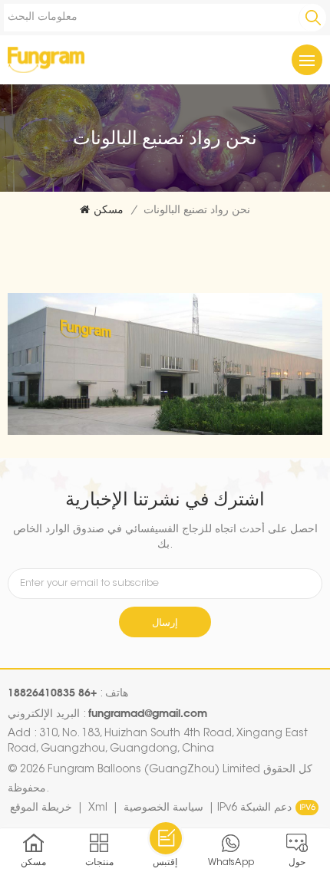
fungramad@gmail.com (147, 712)
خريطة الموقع (41, 808)
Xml (97, 808)
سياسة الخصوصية (163, 808)
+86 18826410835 (52, 692)
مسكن (109, 211)
